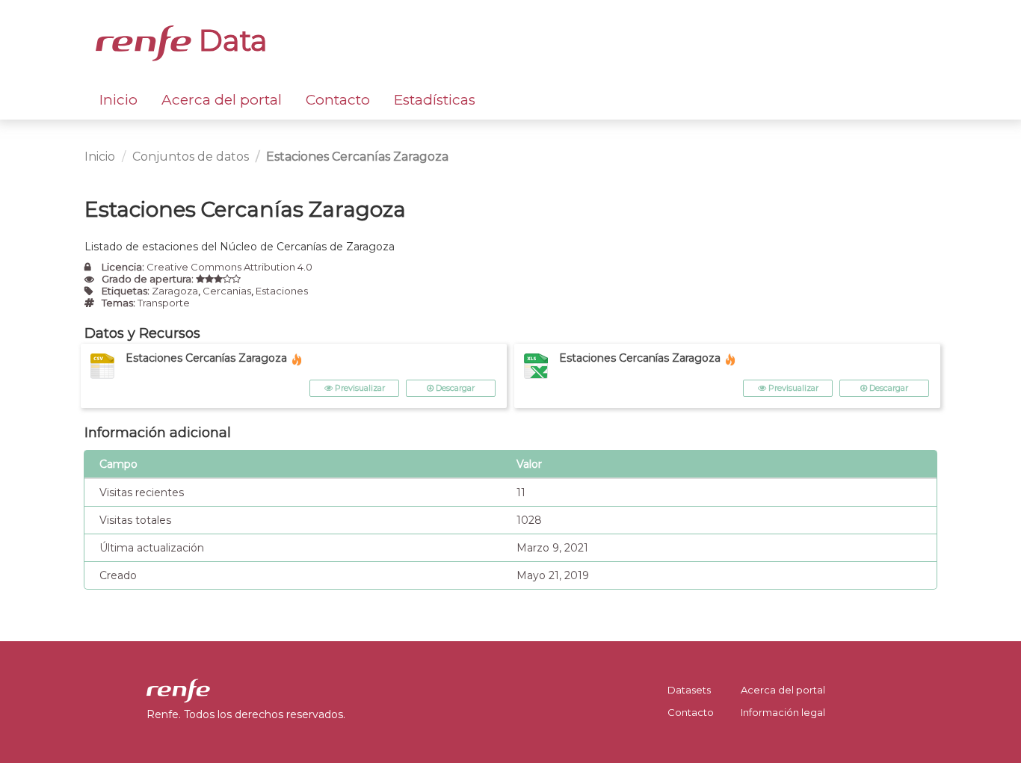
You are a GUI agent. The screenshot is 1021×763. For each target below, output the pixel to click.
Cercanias (227, 291)
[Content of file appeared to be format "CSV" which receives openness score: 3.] (218, 279)
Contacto (338, 99)
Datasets (689, 690)
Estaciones (282, 291)
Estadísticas (434, 99)
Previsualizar (359, 388)
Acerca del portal (221, 99)
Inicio (118, 99)
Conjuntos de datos (190, 156)
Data (229, 40)
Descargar (454, 388)
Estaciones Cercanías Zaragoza (357, 156)
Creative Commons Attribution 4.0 (229, 267)
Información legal (783, 712)
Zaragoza (175, 291)
